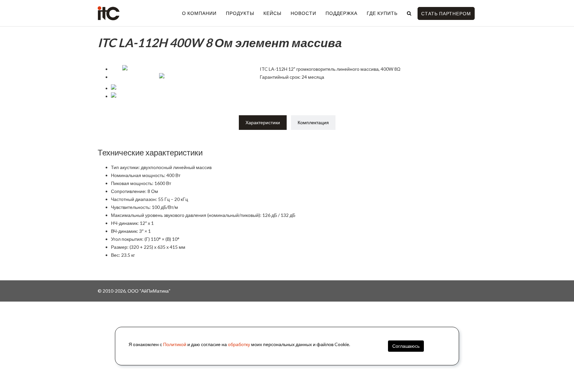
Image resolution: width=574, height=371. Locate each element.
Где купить (382, 13)
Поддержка (341, 13)
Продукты (240, 13)
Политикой (174, 344)
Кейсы (272, 13)
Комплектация (313, 122)
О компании (199, 13)
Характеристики (262, 122)
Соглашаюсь (406, 346)
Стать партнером (446, 13)
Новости (303, 13)
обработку (239, 344)
